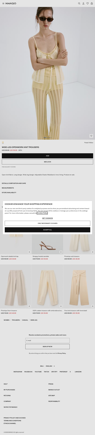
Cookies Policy (42, 213)
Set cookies (47, 218)
